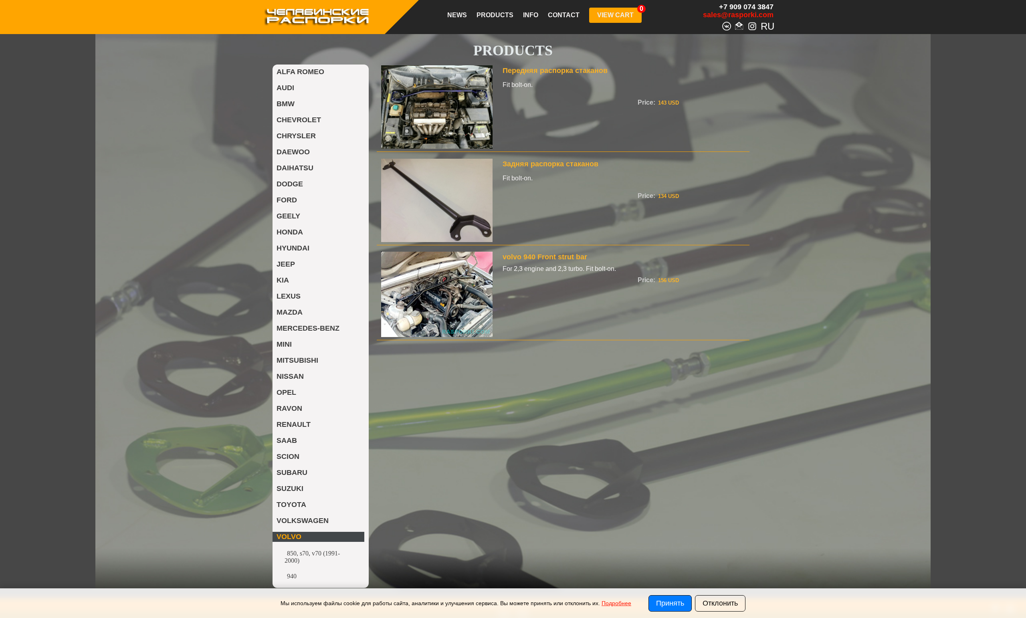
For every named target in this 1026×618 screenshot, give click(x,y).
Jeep (286, 264)
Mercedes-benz (308, 328)
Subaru (292, 473)
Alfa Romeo (300, 72)
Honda (290, 232)
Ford (287, 200)
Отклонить (720, 603)
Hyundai (293, 248)
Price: (646, 102)
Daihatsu (295, 168)
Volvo (289, 537)
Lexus (289, 296)
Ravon (289, 408)
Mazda (290, 312)
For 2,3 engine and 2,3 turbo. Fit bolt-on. (559, 268)
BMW (286, 104)
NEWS (457, 15)
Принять (670, 603)
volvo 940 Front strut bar (545, 257)
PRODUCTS (495, 15)
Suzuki (290, 489)
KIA (283, 280)
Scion (288, 456)
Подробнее (616, 603)
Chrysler (296, 136)
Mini (284, 344)
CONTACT (564, 15)
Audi (285, 88)
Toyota (291, 505)
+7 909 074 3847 (746, 7)
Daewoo (293, 152)
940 (292, 576)
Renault (294, 424)
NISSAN (290, 376)
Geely (288, 216)
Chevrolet (299, 120)
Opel (286, 392)
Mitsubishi (297, 360)
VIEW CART (615, 15)
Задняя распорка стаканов (550, 164)
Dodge (290, 184)
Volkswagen (303, 521)
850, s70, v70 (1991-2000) (312, 557)
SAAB (287, 440)
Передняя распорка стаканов (555, 71)
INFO (530, 15)
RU (765, 25)
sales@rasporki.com (738, 15)
